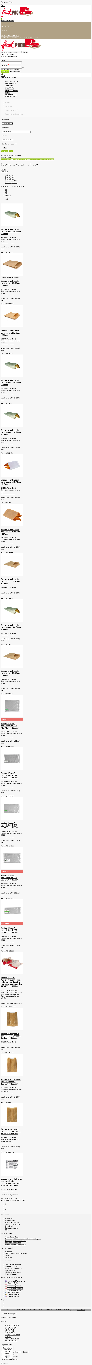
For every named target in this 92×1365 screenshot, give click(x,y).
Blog (7, 1230)
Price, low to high (11, 181)
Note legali (9, 1226)
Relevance (4, 172)
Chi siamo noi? (10, 1220)
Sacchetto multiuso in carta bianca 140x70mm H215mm (11, 482)
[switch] (7, 1356)
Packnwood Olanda (14, 1291)
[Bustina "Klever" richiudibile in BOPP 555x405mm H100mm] (12, 819)
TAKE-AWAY (9, 85)
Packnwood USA (13, 1296)
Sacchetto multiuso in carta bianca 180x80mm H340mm (11, 231)
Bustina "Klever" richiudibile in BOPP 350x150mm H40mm (9, 930)
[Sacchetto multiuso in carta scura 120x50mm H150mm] (12, 327)
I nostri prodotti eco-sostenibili (16, 1253)
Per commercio (11, 95)
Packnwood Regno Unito (16, 1281)
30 (6, 192)
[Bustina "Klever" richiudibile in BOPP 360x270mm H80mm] (12, 869)
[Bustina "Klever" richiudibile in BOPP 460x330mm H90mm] (12, 769)
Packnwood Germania (15, 1289)
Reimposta (4, 2)
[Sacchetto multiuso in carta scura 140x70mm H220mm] (12, 526)
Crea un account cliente (13, 1268)
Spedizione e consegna (13, 1264)
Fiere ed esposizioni (12, 1222)
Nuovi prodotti (11, 81)
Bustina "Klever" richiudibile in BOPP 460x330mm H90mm (9, 775)
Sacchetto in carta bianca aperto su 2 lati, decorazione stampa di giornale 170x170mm (11, 1182)
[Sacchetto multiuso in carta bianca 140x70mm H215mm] (12, 476)
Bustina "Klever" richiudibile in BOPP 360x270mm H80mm (9, 877)
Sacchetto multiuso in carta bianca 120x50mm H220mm (11, 432)
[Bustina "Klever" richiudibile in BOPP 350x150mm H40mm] (12, 921)
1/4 (6, 199)
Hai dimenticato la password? (11, 69)
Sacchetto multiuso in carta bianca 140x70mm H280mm (11, 627)
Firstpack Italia (12, 1283)
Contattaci (9, 1218)
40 (6, 194)
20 (23, 186)
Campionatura (10, 1270)
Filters (3, 169)
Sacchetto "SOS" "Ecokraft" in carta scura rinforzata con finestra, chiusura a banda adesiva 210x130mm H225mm (11, 982)
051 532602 (81, 1310)
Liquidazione (10, 96)
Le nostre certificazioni (13, 1243)
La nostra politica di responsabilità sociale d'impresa (23, 1239)
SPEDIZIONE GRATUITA (10, 36)
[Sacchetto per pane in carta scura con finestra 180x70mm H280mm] (12, 1125)
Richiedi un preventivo (13, 1272)
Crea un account (15, 71)
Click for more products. (9, 54)
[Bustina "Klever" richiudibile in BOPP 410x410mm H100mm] (12, 717)
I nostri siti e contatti (12, 1224)
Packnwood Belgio (13, 1294)
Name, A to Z (9, 177)
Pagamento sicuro (11, 1266)
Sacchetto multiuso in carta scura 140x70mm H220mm (10, 531)
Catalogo (4, 30)
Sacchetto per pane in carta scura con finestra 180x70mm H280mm (11, 1131)
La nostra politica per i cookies (15, 1241)
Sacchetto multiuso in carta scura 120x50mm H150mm (10, 333)
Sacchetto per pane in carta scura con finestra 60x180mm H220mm (11, 1036)
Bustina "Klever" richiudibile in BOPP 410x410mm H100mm (10, 725)
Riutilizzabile (10, 83)
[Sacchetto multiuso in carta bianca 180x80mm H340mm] (12, 225)
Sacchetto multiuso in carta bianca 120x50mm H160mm (11, 382)
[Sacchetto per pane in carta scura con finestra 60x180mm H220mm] (12, 1030)
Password (5, 65)
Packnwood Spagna (14, 1285)
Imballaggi (9, 89)
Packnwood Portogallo (15, 1287)
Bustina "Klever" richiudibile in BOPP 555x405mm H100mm (10, 825)
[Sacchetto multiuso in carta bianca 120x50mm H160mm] (12, 376)
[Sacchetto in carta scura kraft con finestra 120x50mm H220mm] (12, 1076)
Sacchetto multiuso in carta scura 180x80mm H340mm (10, 283)
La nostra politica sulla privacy (15, 1245)
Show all (8, 195)
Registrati (5, 71)
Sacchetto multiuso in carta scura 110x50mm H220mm (10, 581)
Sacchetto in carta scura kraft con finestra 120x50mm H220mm (11, 1081)
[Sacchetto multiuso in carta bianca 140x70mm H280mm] (12, 621)
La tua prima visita (11, 1228)
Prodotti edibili (11, 91)
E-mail (3, 60)
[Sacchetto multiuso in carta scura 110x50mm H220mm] (12, 575)
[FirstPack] (17, 17)
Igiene (7, 93)
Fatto (11, 2)
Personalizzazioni (11, 1274)
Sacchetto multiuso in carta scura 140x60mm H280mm (10, 673)
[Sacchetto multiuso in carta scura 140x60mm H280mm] (12, 667)
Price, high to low (11, 183)
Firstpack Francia (13, 1292)
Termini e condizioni (12, 1237)
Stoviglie (9, 87)
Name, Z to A (9, 179)
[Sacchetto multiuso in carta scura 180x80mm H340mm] (12, 275)
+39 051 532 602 (7, 26)
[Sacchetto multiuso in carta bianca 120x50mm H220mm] (12, 426)
